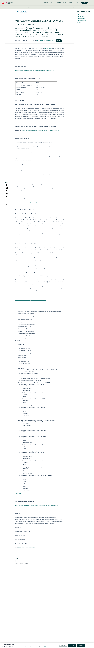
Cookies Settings (62, 645)
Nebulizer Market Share (39, 561)
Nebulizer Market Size (28, 561)
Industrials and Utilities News (61, 7)
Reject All (72, 645)
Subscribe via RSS (81, 18)
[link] (45, 2)
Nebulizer (26, 563)
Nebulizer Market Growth (49, 561)
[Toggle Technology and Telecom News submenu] (79, 7)
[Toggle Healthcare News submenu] (55, 7)
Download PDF (80, 16)
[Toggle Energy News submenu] (33, 7)
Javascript (79, 22)
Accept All (81, 645)
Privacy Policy (47, 646)
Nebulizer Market (19, 561)
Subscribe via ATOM (81, 20)
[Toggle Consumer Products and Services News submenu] (24, 7)
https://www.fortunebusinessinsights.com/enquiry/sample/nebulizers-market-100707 (34, 70)
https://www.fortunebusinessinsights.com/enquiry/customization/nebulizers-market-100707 (36, 505)
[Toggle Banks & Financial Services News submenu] (45, 7)
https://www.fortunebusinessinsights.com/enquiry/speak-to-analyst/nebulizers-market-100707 (37, 202)
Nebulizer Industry (19, 563)
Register (84, 2)
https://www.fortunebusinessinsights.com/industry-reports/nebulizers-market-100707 (41, 130)
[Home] (8, 3)
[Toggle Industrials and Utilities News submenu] (67, 7)
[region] (47, 645)
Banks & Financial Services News (39, 7)
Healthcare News (50, 7)
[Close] (92, 645)
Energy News (29, 7)
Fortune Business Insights (45, 40)
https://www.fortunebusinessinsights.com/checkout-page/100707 (30, 300)
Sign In (77, 2)
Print (78, 14)
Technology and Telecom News (73, 7)
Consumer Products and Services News (18, 7)
